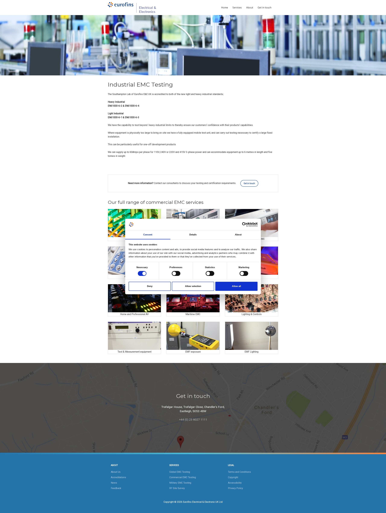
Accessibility (235, 482)
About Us (115, 471)
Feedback (116, 488)
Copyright (233, 477)
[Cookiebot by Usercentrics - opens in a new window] (244, 224)
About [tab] (238, 234)
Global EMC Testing (179, 471)
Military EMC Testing (180, 482)
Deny (149, 286)
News (114, 482)
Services (237, 7)
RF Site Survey (177, 488)
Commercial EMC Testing (182, 477)
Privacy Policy (235, 488)
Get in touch (264, 7)
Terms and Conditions (239, 471)
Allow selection (193, 286)
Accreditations (118, 477)
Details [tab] (193, 234)
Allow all (236, 286)
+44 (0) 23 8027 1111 (193, 419)
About (249, 7)
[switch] (176, 273)
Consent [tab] (147, 234)
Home (224, 7)
